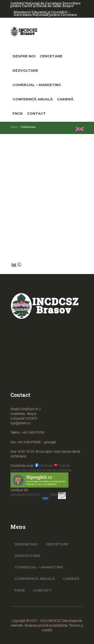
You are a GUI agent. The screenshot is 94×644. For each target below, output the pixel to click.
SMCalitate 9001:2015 (26, 495)
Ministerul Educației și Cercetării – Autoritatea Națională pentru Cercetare (45, 13)
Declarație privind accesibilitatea (50, 470)
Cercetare (51, 56)
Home (13, 127)
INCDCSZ (54, 620)
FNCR (18, 113)
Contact (36, 113)
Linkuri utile (18, 470)
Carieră (65, 99)
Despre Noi (24, 56)
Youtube (64, 465)
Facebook (45, 465)
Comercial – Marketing (37, 85)
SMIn (54, 495)
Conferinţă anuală (33, 99)
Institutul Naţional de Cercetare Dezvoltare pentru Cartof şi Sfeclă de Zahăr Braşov (45, 4)
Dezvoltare (25, 70)
